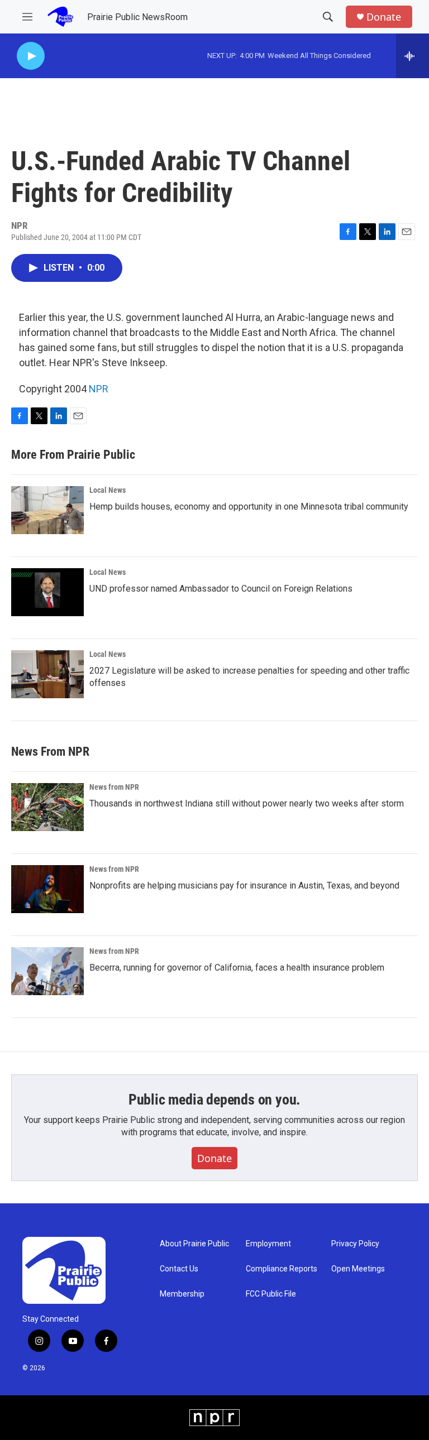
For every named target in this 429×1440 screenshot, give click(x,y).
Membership (182, 1294)
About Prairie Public (194, 1244)
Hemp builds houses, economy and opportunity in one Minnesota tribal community (248, 506)
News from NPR (114, 787)
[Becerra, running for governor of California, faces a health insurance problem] (47, 971)
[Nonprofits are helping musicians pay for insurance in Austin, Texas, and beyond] (47, 889)
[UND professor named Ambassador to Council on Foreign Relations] (47, 592)
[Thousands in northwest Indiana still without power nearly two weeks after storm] (47, 807)
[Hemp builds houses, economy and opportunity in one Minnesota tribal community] (47, 510)
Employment (268, 1244)
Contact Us (179, 1269)
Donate (383, 17)
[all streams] (412, 55)
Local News (107, 490)
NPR (98, 389)
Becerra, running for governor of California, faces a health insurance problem (236, 967)
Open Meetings (358, 1269)
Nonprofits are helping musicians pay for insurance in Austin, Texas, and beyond (244, 885)
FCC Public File (271, 1294)
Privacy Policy (355, 1244)
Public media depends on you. (214, 1099)
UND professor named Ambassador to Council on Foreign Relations (220, 588)
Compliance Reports (281, 1269)
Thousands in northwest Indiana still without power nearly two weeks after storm (246, 803)
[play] (31, 56)
